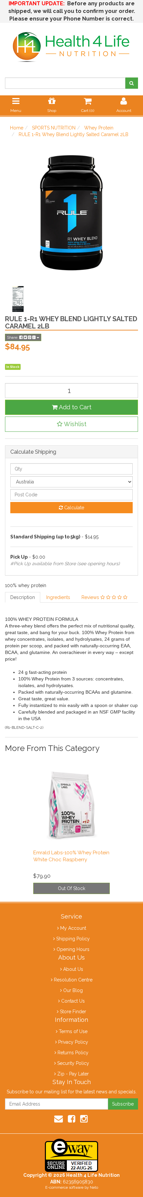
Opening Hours (73, 949)
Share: (13, 337)
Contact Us (73, 1001)
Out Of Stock (71, 888)
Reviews (90, 597)
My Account (73, 928)
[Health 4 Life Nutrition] (71, 43)
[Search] (131, 83)
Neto (94, 1187)
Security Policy (73, 1063)
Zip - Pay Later (73, 1073)
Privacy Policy (73, 1042)
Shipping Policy (73, 938)
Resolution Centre (73, 979)
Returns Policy (73, 1052)
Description (22, 597)
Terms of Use (73, 1031)
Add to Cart (74, 407)
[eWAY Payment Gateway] (71, 1155)
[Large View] (18, 299)
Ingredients (58, 597)
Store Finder (73, 1011)
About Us (73, 969)
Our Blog (73, 990)
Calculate (73, 507)
